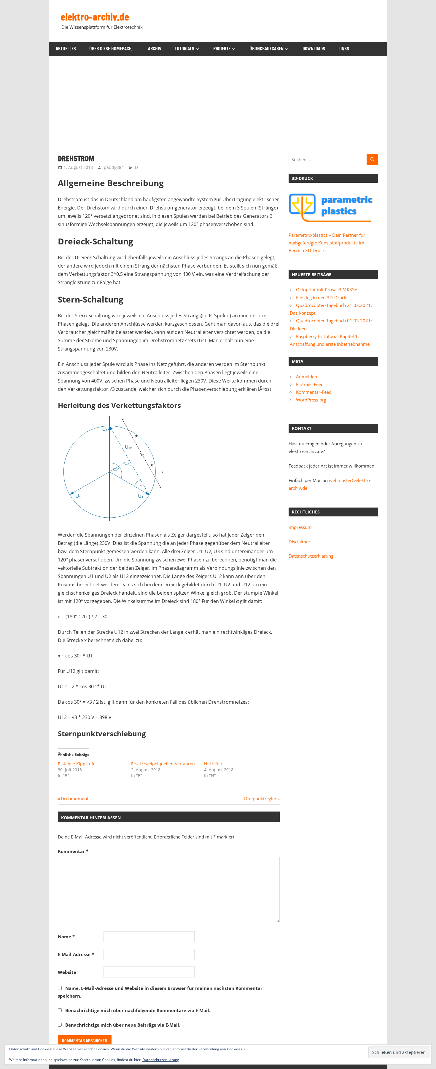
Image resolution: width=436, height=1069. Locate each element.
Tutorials (184, 49)
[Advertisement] (218, 100)
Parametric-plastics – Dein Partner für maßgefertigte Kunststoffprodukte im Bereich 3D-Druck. (327, 243)
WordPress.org (311, 400)
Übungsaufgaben (266, 49)
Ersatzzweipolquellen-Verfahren (163, 763)
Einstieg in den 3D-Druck (321, 297)
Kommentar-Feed (314, 392)
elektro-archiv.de (95, 17)
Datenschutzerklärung (311, 556)
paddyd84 (114, 167)
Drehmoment (74, 798)
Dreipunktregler (260, 798)
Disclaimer (299, 542)
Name (66, 937)
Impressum (300, 527)
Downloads (314, 49)
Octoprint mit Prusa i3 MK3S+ (326, 289)
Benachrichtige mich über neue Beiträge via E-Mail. (122, 1025)
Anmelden (306, 377)
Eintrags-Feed (310, 384)
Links (343, 49)
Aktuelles (66, 49)
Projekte (221, 49)
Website (67, 972)
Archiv (154, 49)
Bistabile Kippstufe (77, 763)
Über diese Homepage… (112, 49)
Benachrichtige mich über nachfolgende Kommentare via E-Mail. (137, 1010)
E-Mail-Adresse (76, 954)
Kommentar (73, 851)
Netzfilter (213, 763)
